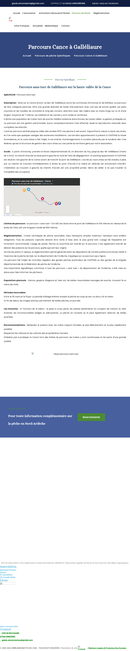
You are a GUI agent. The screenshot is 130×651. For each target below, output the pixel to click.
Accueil (16, 13)
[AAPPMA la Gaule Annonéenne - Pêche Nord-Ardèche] (10, 19)
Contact (65, 25)
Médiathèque (51, 25)
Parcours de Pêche (81, 13)
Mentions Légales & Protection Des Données (107, 648)
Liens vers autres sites (9, 626)
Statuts (3, 572)
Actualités (38, 25)
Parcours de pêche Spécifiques (53, 55)
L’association (29, 13)
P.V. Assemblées (6, 575)
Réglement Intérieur (8, 570)
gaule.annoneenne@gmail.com (28, 3)
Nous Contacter (91, 417)
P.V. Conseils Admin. (7, 577)
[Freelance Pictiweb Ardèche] (82, 648)
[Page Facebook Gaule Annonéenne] (120, 3)
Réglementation (102, 13)
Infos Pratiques (21, 25)
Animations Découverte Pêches (54, 13)
